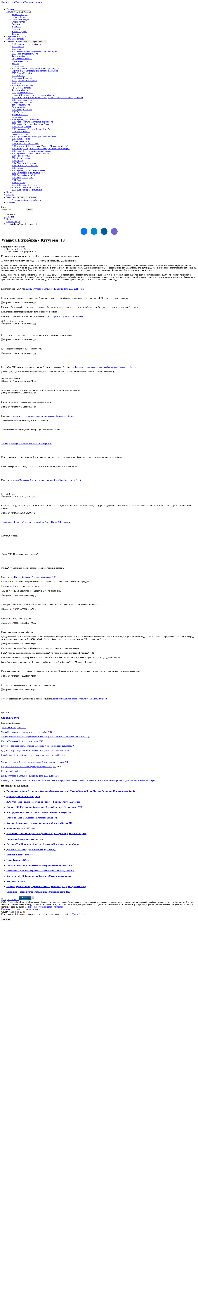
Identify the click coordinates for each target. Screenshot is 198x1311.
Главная (10, 9)
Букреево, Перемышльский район (23, 796)
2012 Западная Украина (22, 177)
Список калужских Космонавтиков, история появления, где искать (39, 865)
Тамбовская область (21, 105)
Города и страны (14, 41)
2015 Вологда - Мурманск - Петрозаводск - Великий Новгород (41, 148)
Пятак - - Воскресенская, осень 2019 (35, 577)
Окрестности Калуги (16, 36)
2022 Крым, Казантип (22, 78)
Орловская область (20, 141)
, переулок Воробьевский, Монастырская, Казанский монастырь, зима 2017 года (45, 737)
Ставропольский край (22, 102)
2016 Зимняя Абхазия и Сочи (25, 143)
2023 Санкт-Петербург (22, 73)
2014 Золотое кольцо (21, 158)
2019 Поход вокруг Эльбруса (25, 100)
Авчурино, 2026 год (15, 881)
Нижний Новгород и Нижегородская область (33, 95)
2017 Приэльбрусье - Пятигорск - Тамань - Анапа (34, 136)
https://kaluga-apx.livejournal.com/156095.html (65, 316)
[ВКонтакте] (84, 231)
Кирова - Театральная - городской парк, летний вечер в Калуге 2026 (39, 823)
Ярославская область (21, 88)
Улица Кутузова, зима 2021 (14, 727)
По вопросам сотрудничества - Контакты (44, 907)
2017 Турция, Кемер (21, 139)
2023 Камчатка (18, 75)
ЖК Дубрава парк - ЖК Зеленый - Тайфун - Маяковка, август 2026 (39, 812)
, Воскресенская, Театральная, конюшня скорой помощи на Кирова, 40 (37, 746)
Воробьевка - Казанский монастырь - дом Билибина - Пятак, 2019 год (34, 522)
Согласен (6, 919)
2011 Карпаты (18, 182)
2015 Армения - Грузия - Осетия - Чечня (30, 153)
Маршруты (11, 197)
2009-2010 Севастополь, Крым (26, 187)
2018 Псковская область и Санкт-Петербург (32, 129)
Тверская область (20, 90)
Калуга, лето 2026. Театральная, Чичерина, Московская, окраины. (39, 876)
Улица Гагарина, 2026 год (18, 860)
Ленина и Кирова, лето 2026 (20, 855)
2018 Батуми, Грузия (21, 126)
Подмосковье (18, 66)
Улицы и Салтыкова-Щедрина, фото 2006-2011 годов (55, 289)
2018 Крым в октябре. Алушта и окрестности (32, 122)
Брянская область (20, 114)
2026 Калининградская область (26, 44)
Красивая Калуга (19, 14)
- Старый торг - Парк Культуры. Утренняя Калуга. (28, 766)
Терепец (15, 34)
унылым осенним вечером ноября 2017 (26, 443)
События (16, 24)
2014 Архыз (17, 160)
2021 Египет (17, 83)
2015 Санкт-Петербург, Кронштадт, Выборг (32, 151)
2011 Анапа (17, 180)
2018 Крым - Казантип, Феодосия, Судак (30, 124)
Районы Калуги (19, 17)
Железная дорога (19, 31)
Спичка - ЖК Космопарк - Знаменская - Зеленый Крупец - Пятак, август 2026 (44, 807)
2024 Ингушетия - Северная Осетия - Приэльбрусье (35, 68)
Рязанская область (20, 61)
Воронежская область (22, 58)
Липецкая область (20, 107)
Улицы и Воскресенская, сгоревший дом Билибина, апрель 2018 (47, 480)
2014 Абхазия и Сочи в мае (24, 163)
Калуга (9, 12)
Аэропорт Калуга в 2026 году (20, 828)
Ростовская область (21, 131)
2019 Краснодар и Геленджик (25, 119)
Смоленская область (21, 134)
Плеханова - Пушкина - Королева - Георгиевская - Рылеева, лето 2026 (40, 871)
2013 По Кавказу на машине (25, 165)
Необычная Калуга (20, 19)
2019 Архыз (17, 112)
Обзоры (10, 194)
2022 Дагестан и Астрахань (24, 80)
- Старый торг (12, 771)
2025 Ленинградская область (25, 54)
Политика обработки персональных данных (21, 909)
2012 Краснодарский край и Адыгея (28, 170)
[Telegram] (94, 231)
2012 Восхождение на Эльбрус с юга (29, 173)
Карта (9, 192)
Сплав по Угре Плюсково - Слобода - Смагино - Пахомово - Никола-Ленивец (43, 844)
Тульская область (19, 56)
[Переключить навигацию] (2, 5)
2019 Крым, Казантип (22, 109)
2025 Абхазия (18, 46)
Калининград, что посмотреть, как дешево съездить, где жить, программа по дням (46, 833)
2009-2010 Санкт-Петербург (25, 185)
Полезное (16, 29)
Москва (15, 63)
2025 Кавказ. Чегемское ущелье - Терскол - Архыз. (35, 51)
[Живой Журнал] (104, 231)
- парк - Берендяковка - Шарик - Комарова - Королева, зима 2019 (35, 750)
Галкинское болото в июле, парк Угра (24, 839)
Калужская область (15, 39)
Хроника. (16, 27)
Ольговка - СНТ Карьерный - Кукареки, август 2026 (32, 818)
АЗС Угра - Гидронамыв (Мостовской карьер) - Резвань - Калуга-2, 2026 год (43, 802)
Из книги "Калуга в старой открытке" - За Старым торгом (80, 699)
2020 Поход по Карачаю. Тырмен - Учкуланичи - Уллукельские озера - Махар (47, 97)
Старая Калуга (18, 22)
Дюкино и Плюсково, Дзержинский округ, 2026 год (30, 849)
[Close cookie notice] (2, 917)
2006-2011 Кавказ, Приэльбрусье (27, 190)
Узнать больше (79, 914)
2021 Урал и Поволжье (22, 85)
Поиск (4, 207)
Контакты (10, 202)
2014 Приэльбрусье (21, 156)
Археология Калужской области (26, 200)
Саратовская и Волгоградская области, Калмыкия (35, 71)
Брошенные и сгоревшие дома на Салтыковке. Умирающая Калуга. (106, 367)
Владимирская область (22, 92)
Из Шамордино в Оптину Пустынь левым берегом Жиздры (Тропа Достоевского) (46, 886)
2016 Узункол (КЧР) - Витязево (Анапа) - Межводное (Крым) (40, 146)
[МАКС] (114, 231)
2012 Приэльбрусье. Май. (23, 175)
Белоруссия (17, 117)
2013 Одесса (17, 168)
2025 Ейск (16, 49)
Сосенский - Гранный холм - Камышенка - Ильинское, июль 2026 (38, 892)
